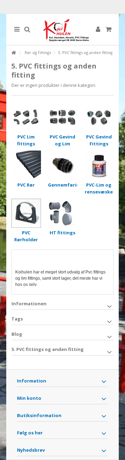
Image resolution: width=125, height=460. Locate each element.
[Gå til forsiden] (13, 52)
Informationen (29, 303)
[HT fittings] (62, 213)
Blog (16, 334)
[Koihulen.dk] (62, 29)
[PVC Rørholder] (26, 213)
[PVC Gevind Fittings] (99, 117)
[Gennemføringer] (62, 165)
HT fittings (62, 232)
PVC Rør (26, 185)
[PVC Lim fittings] (26, 117)
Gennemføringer (68, 185)
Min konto (29, 398)
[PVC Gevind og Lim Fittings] (62, 117)
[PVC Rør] (26, 165)
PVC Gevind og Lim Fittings (62, 144)
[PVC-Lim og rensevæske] (99, 165)
